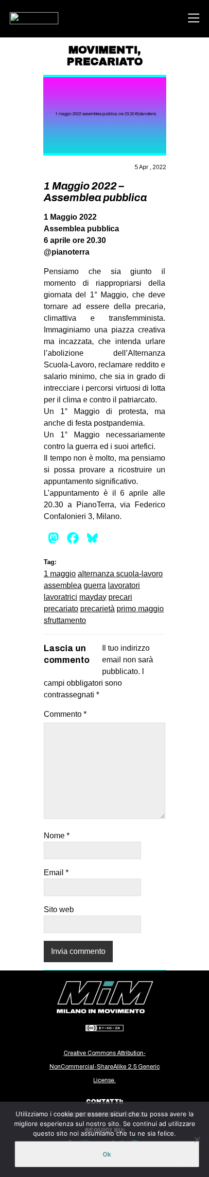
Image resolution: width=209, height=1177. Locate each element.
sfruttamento (65, 620)
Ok (107, 1154)
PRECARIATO (105, 62)
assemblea (63, 585)
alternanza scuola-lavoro (120, 574)
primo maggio (140, 609)
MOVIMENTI (103, 50)
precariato (61, 609)
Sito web (59, 909)
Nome (57, 835)
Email (56, 872)
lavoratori (124, 585)
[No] (197, 1139)
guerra (95, 585)
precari (120, 597)
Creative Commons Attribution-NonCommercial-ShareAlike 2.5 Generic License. (105, 1067)
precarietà (97, 609)
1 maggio (60, 574)
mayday (92, 597)
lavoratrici (60, 597)
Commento (65, 714)
